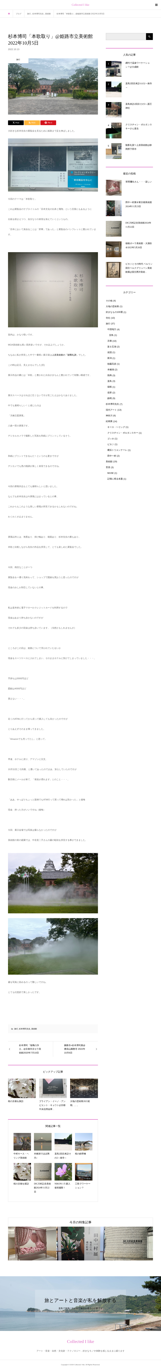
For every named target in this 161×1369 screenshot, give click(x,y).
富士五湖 (111, 346)
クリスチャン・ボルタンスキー (122, 432)
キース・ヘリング (116, 427)
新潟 (109, 358)
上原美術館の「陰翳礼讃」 (65, 355)
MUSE (110, 473)
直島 (109, 381)
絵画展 (109, 421)
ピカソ (110, 444)
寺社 (108, 318)
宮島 (111, 335)
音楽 (108, 467)
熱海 (109, 375)
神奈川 (109, 415)
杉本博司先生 (24, 1029)
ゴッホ (110, 438)
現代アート (111, 410)
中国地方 (111, 329)
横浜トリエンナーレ (117, 450)
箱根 (109, 387)
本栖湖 (110, 369)
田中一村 (111, 456)
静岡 (109, 398)
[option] (32, 1243)
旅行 (16, 1029)
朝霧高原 (111, 364)
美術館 (34, 1029)
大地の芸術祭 (112, 306)
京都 (109, 341)
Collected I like (80, 4)
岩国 (109, 352)
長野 (109, 392)
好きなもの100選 (114, 312)
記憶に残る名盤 (115, 478)
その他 (109, 300)
